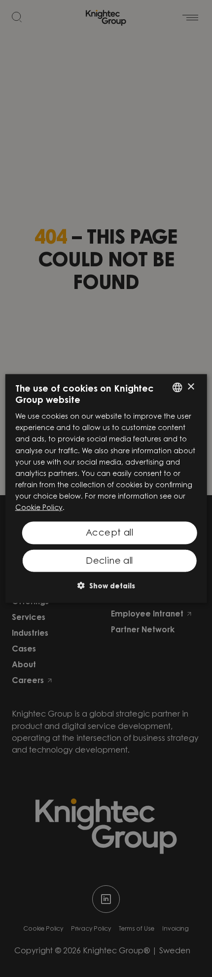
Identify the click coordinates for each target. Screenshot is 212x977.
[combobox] (177, 387)
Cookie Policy (39, 508)
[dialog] (106, 488)
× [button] (190, 387)
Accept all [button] (109, 533)
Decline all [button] (109, 561)
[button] (106, 585)
